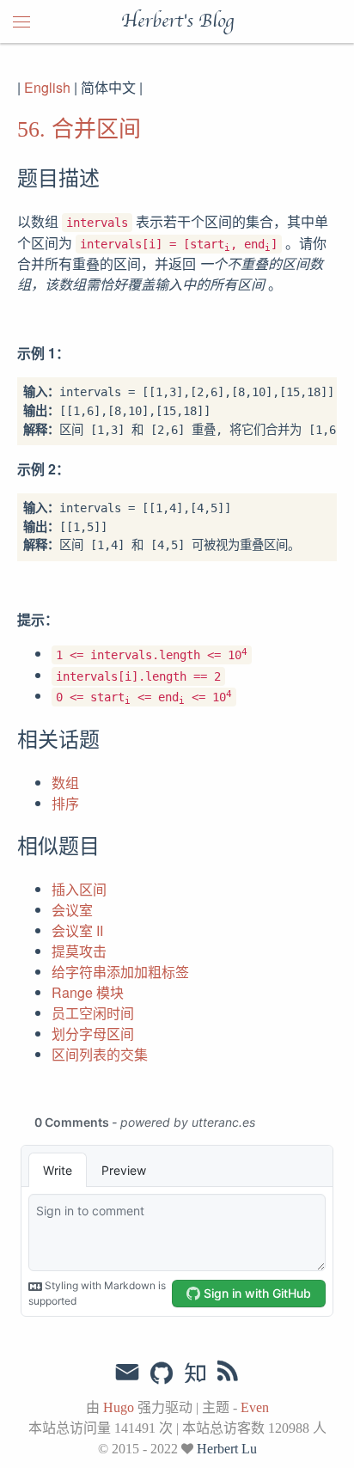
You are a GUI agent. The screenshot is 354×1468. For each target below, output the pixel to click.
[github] (161, 1374)
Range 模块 (88, 992)
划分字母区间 (93, 1033)
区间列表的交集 (100, 1054)
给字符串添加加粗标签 (120, 972)
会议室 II (77, 930)
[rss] (228, 1374)
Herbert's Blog (177, 21)
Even (255, 1407)
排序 (65, 803)
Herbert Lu (227, 1448)
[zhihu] (194, 1374)
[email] (127, 1372)
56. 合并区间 (79, 129)
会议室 (72, 910)
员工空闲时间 (93, 1013)
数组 (65, 782)
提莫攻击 (79, 951)
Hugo (118, 1407)
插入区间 (79, 889)
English (47, 87)
